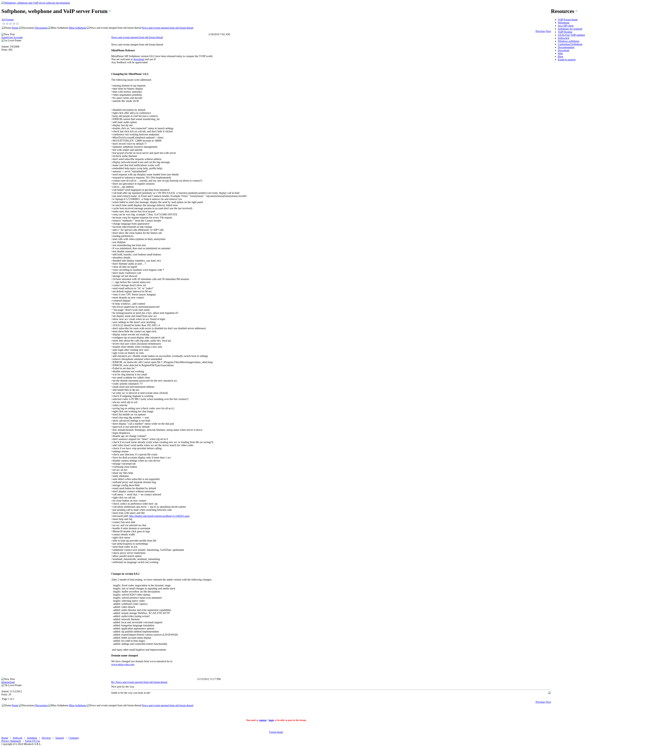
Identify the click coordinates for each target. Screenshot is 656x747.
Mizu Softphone (77, 27)
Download (563, 50)
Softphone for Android (570, 28)
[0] (3, 23)
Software (17, 737)
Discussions (41, 27)
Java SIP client (565, 25)
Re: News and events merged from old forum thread (139, 682)
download (138, 59)
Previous (540, 31)
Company (74, 737)
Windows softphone (568, 41)
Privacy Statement (11, 740)
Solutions (32, 737)
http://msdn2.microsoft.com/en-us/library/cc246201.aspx (159, 516)
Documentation (566, 47)
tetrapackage (8, 682)
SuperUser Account (12, 37)
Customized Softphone (570, 44)
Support (59, 737)
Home (15, 27)
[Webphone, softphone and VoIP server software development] (35, 2)
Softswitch (563, 38)
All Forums (7, 19)
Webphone (563, 22)
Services (46, 737)
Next (548, 31)
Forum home (276, 732)
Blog (560, 56)
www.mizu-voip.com (122, 664)
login (271, 720)
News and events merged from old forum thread (167, 27)
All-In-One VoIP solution (571, 35)
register (263, 720)
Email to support (567, 59)
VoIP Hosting (565, 31)
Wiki (560, 53)
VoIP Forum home (568, 19)
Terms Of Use (32, 740)
